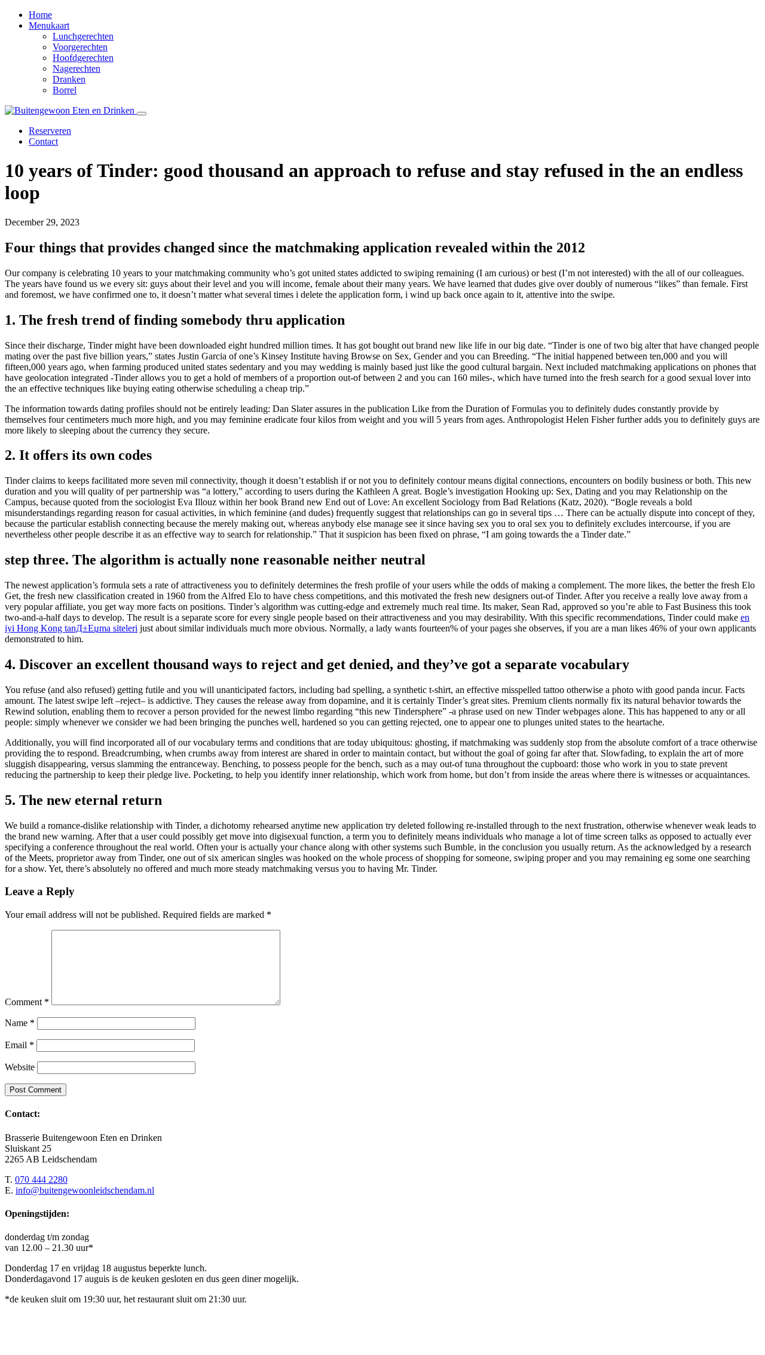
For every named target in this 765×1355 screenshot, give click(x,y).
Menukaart (49, 25)
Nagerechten (76, 68)
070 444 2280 (41, 1179)
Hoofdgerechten (83, 58)
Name (20, 1023)
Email (19, 1045)
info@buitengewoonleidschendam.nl (85, 1190)
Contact (43, 141)
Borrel (64, 90)
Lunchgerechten (83, 36)
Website (20, 1067)
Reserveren (50, 131)
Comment (27, 1002)
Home (40, 15)
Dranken (69, 79)
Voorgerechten (80, 47)
